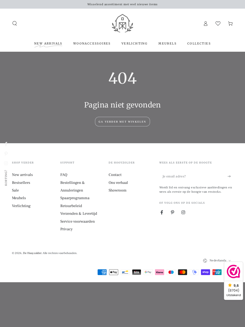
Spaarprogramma (74, 198)
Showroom (118, 190)
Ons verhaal (118, 182)
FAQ (63, 174)
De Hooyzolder (32, 253)
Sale (15, 190)
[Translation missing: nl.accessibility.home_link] (122, 23)
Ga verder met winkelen (122, 122)
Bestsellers (21, 182)
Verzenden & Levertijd (78, 213)
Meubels (19, 198)
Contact (115, 174)
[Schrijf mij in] (230, 176)
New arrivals (22, 174)
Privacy (66, 229)
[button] (14, 23)
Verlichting (21, 205)
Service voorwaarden (77, 221)
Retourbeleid (71, 205)
